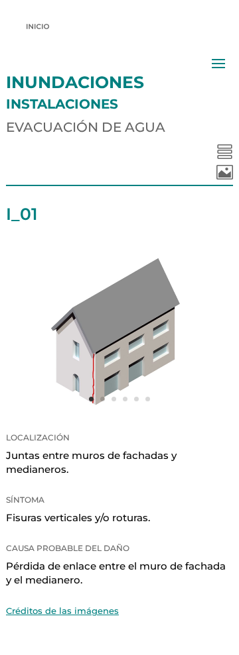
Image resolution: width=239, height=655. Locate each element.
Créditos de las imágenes (62, 610)
